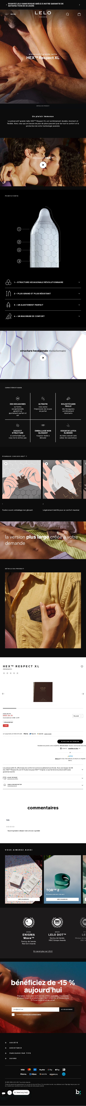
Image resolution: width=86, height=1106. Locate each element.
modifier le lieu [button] (73, 748)
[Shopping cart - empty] (79, 14)
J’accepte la (28, 1014)
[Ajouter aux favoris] (82, 666)
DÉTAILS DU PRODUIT (43, 105)
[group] (21, 485)
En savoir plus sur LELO (43, 951)
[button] (6, 4)
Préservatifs (12, 894)
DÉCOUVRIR (23, 899)
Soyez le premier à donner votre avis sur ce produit (24, 831)
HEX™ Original (19, 890)
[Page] (3, 694)
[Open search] (67, 14)
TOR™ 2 (52, 890)
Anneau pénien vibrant (55, 894)
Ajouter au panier (70, 741)
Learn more (47, 734)
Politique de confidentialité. (32, 1014)
